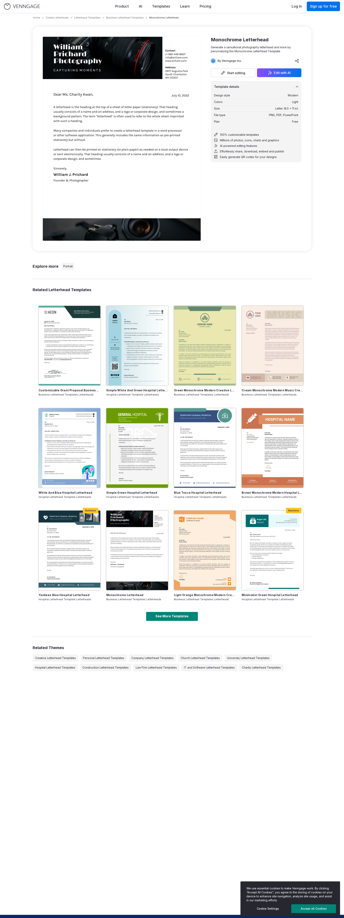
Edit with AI (282, 73)
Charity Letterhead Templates (261, 667)
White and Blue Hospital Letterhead (65, 492)
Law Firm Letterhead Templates (156, 667)
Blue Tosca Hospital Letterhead (197, 492)
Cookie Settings (268, 908)
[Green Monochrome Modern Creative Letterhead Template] (205, 345)
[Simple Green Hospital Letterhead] (137, 448)
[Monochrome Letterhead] (137, 550)
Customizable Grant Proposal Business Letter (69, 390)
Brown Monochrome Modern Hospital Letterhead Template (272, 492)
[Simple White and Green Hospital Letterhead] (137, 345)
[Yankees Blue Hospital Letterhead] (69, 550)
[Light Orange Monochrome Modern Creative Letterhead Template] (205, 550)
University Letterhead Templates (248, 658)
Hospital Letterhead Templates (55, 667)
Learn (185, 6)
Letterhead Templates (87, 17)
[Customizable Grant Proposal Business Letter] (69, 345)
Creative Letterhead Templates (55, 658)
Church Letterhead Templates (200, 658)
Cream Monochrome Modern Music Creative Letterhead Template (272, 390)
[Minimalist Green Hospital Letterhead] (272, 550)
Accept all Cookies (314, 908)
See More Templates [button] (172, 616)
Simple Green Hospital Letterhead (131, 492)
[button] (233, 72)
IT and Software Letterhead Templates (209, 667)
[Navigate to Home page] (22, 6)
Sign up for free (323, 6)
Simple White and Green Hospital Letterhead (137, 390)
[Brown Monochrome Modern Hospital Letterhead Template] (272, 448)
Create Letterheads (57, 17)
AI (140, 6)
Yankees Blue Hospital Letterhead (64, 595)
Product (122, 6)
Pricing (205, 6)
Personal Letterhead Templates (103, 658)
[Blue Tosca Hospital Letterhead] (205, 448)
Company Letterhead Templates (152, 658)
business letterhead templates (125, 17)
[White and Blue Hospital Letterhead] (69, 448)
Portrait (68, 266)
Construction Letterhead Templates (105, 667)
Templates (161, 6)
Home (36, 17)
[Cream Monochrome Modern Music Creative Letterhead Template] (272, 345)
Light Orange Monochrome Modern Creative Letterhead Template (205, 595)
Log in (297, 6)
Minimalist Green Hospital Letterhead (270, 595)
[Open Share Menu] (297, 60)
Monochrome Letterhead (124, 595)
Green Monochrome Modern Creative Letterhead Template (205, 390)
